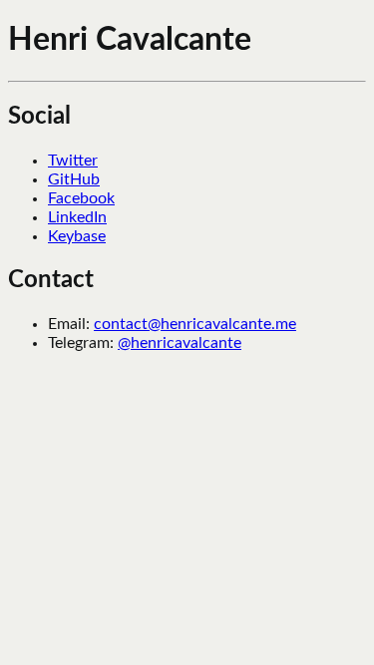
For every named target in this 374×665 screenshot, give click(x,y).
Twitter (73, 160)
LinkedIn (77, 217)
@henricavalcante (179, 343)
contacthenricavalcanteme (195, 324)
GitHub (74, 179)
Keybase (77, 236)
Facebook (81, 198)
